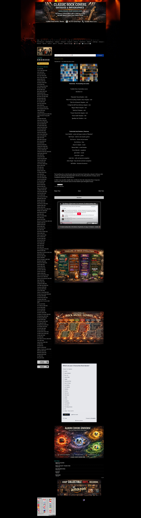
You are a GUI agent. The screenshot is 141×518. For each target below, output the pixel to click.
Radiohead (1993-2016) (41, 250)
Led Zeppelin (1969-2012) (41, 189)
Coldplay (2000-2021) (41, 110)
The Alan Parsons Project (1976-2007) (44, 294)
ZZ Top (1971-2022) (40, 357)
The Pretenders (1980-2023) (42, 321)
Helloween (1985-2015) (41, 170)
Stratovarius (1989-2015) (41, 287)
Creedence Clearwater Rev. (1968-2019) (44, 114)
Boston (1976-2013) (40, 105)
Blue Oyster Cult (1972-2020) (42, 96)
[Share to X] (60, 184)
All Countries (60, 43)
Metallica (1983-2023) (41, 207)
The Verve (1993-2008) (41, 330)
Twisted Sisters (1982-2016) (42, 342)
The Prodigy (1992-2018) (41, 323)
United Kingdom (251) (49, 41)
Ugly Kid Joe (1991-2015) (41, 347)
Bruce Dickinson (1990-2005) (42, 107)
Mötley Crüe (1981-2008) (41, 215)
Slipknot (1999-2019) (41, 282)
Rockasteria (58, 471)
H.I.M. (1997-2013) (40, 167)
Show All (102, 477)
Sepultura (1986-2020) (41, 273)
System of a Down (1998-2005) (43, 292)
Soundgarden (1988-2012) (42, 283)
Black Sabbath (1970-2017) (42, 91)
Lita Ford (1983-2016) (41, 195)
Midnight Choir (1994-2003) (42, 210)
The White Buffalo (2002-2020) (43, 331)
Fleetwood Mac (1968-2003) (42, 146)
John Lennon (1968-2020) (42, 177)
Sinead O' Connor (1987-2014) (42, 276)
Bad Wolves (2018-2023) (41, 87)
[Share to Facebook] (61, 184)
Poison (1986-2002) (40, 243)
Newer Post (57, 191)
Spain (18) (44, 43)
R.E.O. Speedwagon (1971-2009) (42, 248)
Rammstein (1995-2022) (41, 255)
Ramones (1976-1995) (41, 257)
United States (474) (40, 41)
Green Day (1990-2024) (41, 160)
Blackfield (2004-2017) (41, 93)
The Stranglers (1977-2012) (42, 326)
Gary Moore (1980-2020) (41, 149)
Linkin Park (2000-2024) (41, 193)
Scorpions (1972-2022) (41, 271)
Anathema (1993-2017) (41, 81)
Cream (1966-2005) (40, 112)
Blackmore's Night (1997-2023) (42, 94)
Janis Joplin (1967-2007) (41, 176)
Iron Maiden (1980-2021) (41, 172)
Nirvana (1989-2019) (41, 226)
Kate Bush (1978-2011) (41, 186)
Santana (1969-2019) (41, 266)
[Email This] (57, 184)
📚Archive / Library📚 (68, 43)
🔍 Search (100, 55)
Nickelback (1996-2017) (41, 222)
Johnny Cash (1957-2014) (41, 179)
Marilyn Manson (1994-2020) (42, 203)
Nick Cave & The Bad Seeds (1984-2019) (44, 221)
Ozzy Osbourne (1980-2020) (42, 231)
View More (79, 197)
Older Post (101, 191)
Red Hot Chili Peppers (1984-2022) (43, 259)
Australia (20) (69, 41)
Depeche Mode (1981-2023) (42, 127)
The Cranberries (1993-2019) (42, 305)
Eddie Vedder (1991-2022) (41, 139)
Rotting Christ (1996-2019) (42, 262)
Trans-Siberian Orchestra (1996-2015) (44, 338)
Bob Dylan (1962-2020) (41, 98)
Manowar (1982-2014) (41, 202)
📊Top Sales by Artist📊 (86, 43)
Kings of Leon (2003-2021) (42, 188)
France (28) (39, 43)
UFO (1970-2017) (40, 345)
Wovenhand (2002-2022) (41, 354)
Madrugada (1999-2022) (41, 198)
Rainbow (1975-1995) (40, 254)
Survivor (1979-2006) (41, 290)
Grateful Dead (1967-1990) (42, 158)
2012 (58, 186)
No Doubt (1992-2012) (41, 228)
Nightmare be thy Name (60, 462)
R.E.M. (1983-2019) (40, 247)
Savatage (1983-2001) (41, 268)
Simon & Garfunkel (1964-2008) (43, 275)
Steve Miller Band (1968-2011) (42, 285)
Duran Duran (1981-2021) (41, 136)
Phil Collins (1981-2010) (41, 238)
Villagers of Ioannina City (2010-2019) (44, 349)
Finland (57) (89, 41)
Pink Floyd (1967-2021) (41, 240)
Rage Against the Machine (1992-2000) (44, 252)
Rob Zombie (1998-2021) (41, 261)
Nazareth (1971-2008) (41, 219)
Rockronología (58, 475)
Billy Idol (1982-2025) (41, 89)
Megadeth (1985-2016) (41, 205)
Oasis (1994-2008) (40, 229)
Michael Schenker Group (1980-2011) (44, 209)
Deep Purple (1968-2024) (41, 123)
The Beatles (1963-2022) (41, 299)
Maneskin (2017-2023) (41, 200)
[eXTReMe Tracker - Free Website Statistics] (84, 500)
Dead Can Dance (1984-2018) (42, 122)
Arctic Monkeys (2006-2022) (42, 86)
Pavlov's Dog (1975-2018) (41, 235)
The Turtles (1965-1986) (41, 328)
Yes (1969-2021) (40, 356)
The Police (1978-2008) (41, 319)
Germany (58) (63, 41)
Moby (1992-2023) (40, 214)
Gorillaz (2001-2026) (41, 156)
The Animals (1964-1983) (41, 295)
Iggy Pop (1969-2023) (41, 165)
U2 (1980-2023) (40, 344)
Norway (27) (101, 41)
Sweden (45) (95, 41)
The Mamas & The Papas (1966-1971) (43, 314)
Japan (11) (55, 43)
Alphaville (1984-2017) (41, 79)
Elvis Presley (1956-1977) (41, 141)
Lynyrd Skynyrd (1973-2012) (42, 196)
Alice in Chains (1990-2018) (42, 77)
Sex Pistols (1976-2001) (41, 269)
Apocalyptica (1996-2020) (41, 82)
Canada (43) (57, 41)
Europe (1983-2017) (40, 142)
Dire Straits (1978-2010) (41, 129)
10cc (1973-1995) (40, 68)
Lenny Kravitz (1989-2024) (42, 191)
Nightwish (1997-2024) (41, 224)
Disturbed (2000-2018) (41, 130)
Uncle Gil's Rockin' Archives (60, 468)
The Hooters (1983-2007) (41, 312)
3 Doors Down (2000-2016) (42, 70)
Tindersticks (61, 186)
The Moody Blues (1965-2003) (42, 316)
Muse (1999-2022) (40, 217)
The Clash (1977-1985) (41, 304)
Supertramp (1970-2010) (41, 288)
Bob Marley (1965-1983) (41, 100)
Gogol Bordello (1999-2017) (42, 153)
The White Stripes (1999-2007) (42, 333)
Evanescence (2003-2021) (41, 144)
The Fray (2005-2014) (41, 311)
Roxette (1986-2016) (41, 264)
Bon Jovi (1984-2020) (41, 101)
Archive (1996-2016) (40, 84)
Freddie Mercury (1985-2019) (42, 148)
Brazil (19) (49, 43)
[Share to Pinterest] (62, 184)
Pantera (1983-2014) (41, 233)
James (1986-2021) (40, 174)
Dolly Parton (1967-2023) (41, 132)
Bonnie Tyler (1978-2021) (41, 103)
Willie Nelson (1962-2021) (41, 352)
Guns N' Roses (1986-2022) (42, 163)
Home (38, 40)
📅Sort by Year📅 (77, 43)
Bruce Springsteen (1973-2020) (43, 108)
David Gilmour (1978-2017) (42, 120)
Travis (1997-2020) (40, 340)
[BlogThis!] (58, 184)
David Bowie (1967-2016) (41, 118)
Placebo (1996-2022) (41, 242)
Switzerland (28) (82, 41)
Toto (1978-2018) (40, 337)
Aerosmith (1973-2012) (41, 74)
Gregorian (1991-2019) (41, 162)
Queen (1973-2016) (40, 245)
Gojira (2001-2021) (40, 155)
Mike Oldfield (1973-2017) (41, 212)
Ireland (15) (76, 41)
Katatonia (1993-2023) (41, 184)
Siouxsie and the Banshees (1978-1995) (44, 278)
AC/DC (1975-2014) (40, 72)
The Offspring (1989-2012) (42, 317)
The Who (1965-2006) (41, 335)
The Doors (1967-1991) (41, 309)
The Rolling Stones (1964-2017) (42, 324)
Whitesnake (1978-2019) (41, 350)
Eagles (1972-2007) (40, 137)
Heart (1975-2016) (40, 169)
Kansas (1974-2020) (40, 182)
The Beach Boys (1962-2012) (42, 297)
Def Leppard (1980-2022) (42, 125)
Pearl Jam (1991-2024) (41, 236)
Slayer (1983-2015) (40, 280)
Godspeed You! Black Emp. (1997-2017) (44, 151)
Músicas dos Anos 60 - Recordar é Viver (63, 465)
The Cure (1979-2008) (41, 307)
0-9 (41, 40)
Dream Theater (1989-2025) (42, 134)
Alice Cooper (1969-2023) (41, 75)
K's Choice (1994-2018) (41, 181)
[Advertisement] (70, 31)
